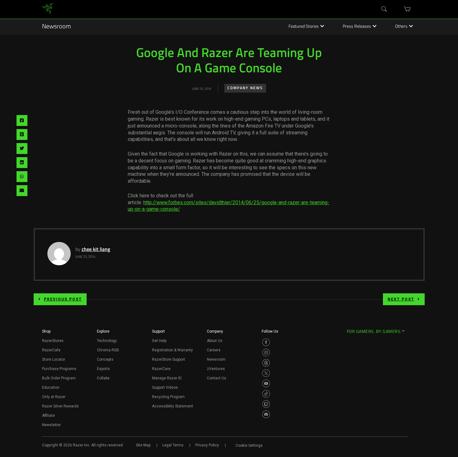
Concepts (105, 359)
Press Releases (357, 27)
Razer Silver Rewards (60, 406)
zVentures (216, 369)
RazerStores (53, 341)
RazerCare (161, 369)
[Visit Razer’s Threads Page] (266, 362)
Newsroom (56, 27)
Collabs (103, 378)
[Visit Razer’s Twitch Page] (266, 404)
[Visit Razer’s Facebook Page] (266, 342)
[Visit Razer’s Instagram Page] (266, 352)
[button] (46, 333)
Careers (214, 350)
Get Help (159, 341)
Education (51, 387)
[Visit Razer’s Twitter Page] (266, 373)
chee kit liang (96, 249)
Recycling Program (168, 397)
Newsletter (51, 425)
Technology (107, 341)
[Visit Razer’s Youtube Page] (266, 383)
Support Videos (165, 387)
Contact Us (216, 378)
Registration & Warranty (172, 350)
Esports (103, 369)
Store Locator (53, 359)
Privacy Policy (207, 445)
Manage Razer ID (167, 378)
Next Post (401, 299)
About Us (214, 341)
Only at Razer (53, 397)
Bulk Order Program (59, 378)
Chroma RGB (108, 350)
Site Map (143, 445)
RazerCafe (51, 350)
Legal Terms (173, 445)
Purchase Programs (59, 369)
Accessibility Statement (172, 406)
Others (401, 27)
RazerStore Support (168, 359)
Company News (245, 88)
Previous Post (63, 299)
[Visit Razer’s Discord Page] (266, 414)
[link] (47, 9)
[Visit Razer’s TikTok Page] (266, 393)
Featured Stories (304, 27)
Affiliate (48, 415)
